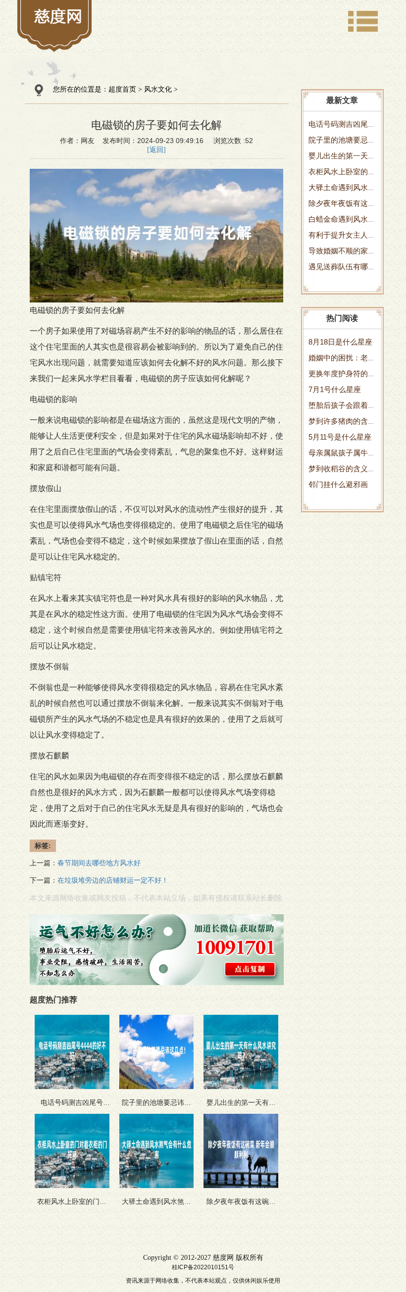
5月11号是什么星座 (339, 437)
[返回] (156, 149)
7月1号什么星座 (334, 389)
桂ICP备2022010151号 (203, 1267)
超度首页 (122, 89)
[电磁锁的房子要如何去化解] (58, 15)
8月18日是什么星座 (340, 342)
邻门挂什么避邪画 (338, 484)
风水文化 (158, 89)
